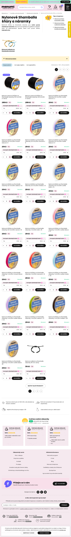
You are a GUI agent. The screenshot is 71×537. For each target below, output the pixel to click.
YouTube (45, 492)
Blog (52, 461)
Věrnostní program (52, 455)
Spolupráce (52, 470)
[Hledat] (41, 7)
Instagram (38, 492)
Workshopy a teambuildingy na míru (18, 470)
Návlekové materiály (32, 13)
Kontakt (19, 461)
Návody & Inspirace (52, 464)
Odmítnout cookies (28, 533)
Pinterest (41, 492)
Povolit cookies (44, 533)
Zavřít (69, 2)
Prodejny (18, 464)
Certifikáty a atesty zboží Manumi (52, 467)
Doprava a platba (19, 458)
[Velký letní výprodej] (35, 2)
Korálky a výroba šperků (17, 13)
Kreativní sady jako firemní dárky (18, 467)
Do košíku (17, 113)
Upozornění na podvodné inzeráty (52, 473)
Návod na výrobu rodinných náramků (59, 24)
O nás (52, 458)
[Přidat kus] (10, 113)
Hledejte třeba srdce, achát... (27, 7)
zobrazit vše (45, 423)
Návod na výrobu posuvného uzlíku (59, 19)
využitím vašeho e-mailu (26, 508)
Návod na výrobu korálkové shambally (60, 28)
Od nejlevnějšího (19, 65)
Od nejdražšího (31, 65)
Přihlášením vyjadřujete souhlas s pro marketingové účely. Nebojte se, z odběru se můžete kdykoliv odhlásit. (35, 508)
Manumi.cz (5, 13)
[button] (35, 58)
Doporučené (7, 65)
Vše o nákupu (19, 455)
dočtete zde (62, 530)
